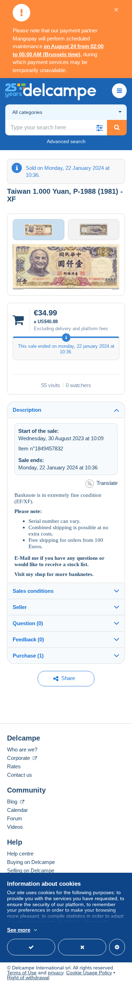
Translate (107, 483)
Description (27, 410)
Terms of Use (22, 972)
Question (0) (28, 623)
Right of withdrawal (28, 977)
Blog (13, 802)
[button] (99, 127)
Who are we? (22, 749)
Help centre (20, 854)
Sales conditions (33, 591)
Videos (15, 827)
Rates (14, 766)
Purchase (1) (28, 656)
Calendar (17, 810)
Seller (20, 607)
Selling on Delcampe (30, 870)
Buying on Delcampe (31, 862)
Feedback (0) (28, 639)
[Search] (117, 127)
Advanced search (66, 141)
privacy (55, 972)
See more (18, 930)
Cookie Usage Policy (89, 972)
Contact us (19, 775)
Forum (14, 818)
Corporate (19, 758)
